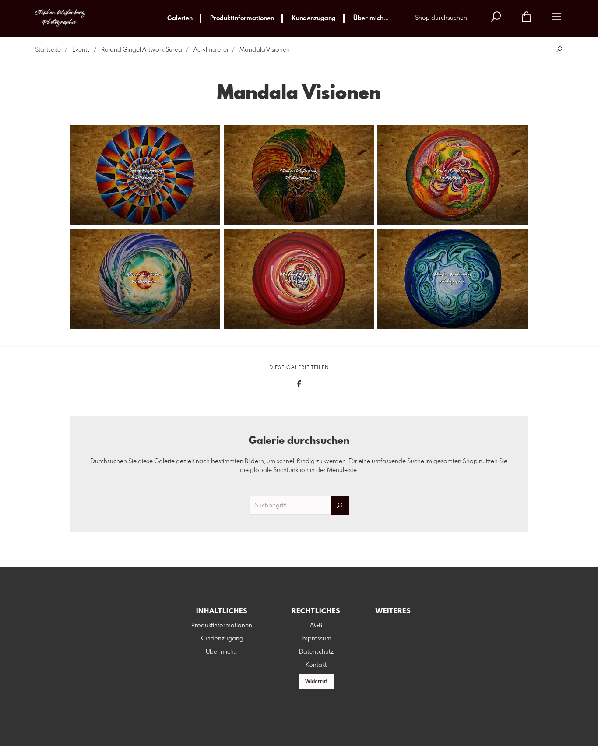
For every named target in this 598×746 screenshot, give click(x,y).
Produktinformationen (242, 18)
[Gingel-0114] (452, 279)
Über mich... (371, 18)
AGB (316, 626)
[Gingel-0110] (299, 175)
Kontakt (316, 665)
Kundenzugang (314, 18)
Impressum (316, 639)
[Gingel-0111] (452, 175)
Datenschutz (316, 652)
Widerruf (316, 681)
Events (81, 50)
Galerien (180, 18)
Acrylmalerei (210, 50)
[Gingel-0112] (145, 279)
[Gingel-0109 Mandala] (145, 175)
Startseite (48, 50)
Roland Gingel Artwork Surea (141, 50)
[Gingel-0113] (299, 279)
